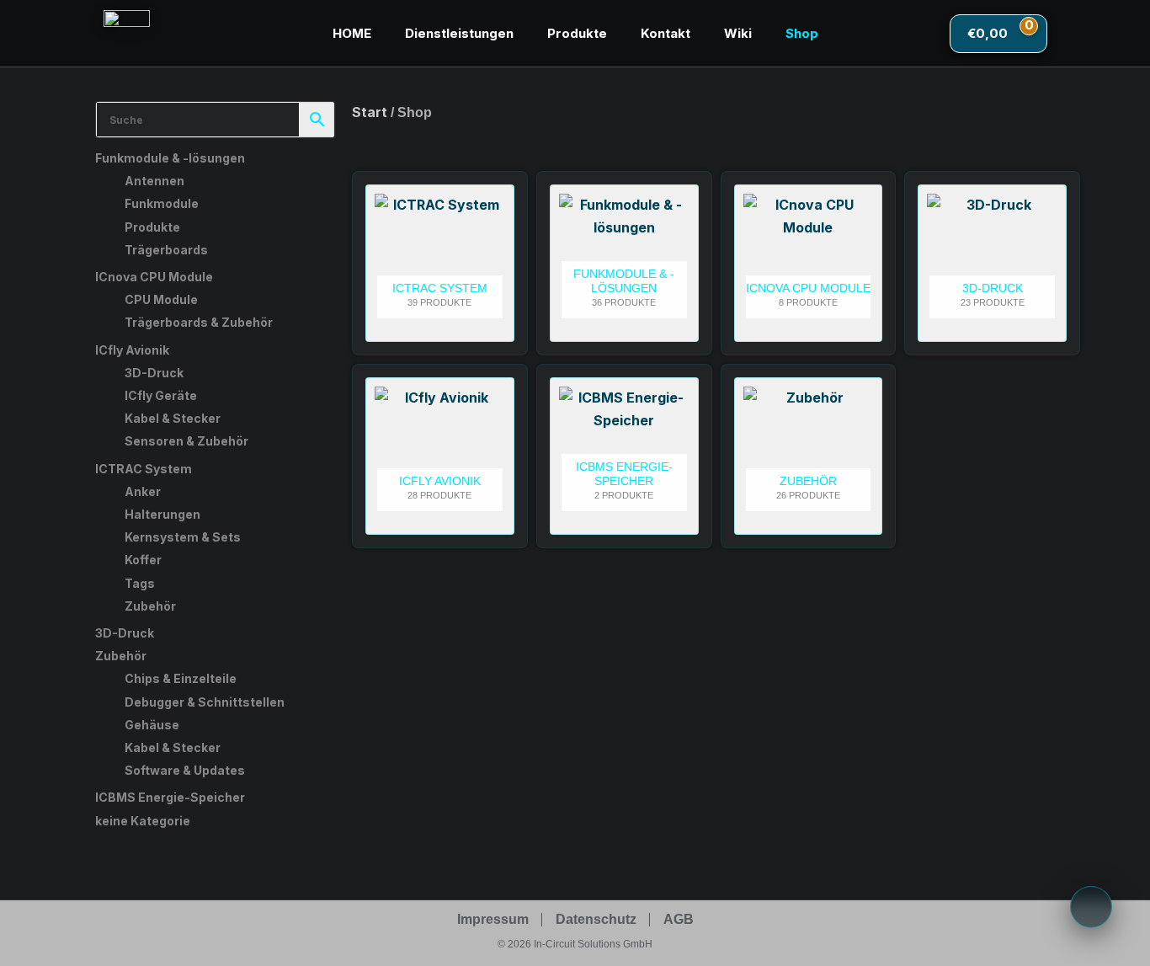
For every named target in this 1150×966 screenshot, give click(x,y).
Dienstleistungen (459, 33)
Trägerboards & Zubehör (199, 322)
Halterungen (162, 514)
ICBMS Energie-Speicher (170, 797)
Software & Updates (185, 770)
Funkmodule (162, 203)
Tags (140, 583)
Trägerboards (166, 250)
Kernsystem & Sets (183, 537)
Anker (143, 491)
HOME (352, 33)
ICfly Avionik (132, 350)
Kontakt (665, 33)
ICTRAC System (143, 469)
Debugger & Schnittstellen (205, 702)
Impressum (493, 919)
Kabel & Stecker (173, 418)
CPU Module (161, 299)
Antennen (154, 180)
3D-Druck (154, 373)
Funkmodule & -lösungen (170, 158)
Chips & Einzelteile (181, 678)
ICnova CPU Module (154, 277)
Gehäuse (152, 725)
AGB (678, 919)
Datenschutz (596, 919)
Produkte (577, 33)
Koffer (143, 559)
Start (369, 112)
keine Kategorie (142, 821)
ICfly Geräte (161, 395)
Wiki (738, 33)
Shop (801, 33)
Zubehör (150, 606)
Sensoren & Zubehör (186, 441)
